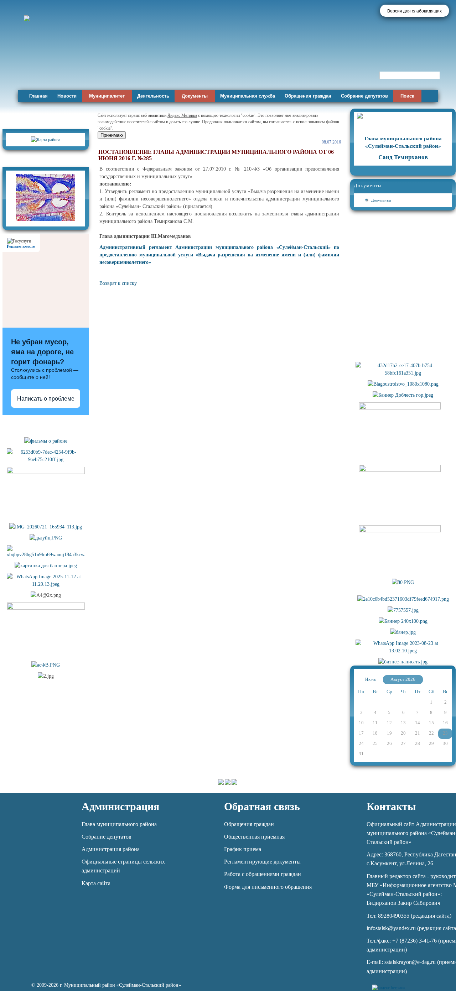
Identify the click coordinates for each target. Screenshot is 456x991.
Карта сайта (96, 883)
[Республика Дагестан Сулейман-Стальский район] (204, 66)
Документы (195, 96)
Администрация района (111, 849)
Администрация (120, 806)
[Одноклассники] (435, 983)
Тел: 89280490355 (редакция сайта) (409, 916)
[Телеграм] (411, 983)
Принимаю (111, 135)
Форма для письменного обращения (268, 887)
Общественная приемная (254, 837)
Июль (370, 679)
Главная (38, 96)
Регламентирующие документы (262, 862)
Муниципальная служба (247, 96)
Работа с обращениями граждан (262, 874)
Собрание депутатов (364, 96)
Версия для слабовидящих (414, 11)
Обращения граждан (308, 96)
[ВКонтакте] (423, 983)
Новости (67, 96)
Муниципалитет (107, 96)
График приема (242, 849)
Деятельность (153, 96)
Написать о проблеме (45, 399)
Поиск (407, 96)
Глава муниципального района (119, 824)
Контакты (391, 806)
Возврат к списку (118, 283)
